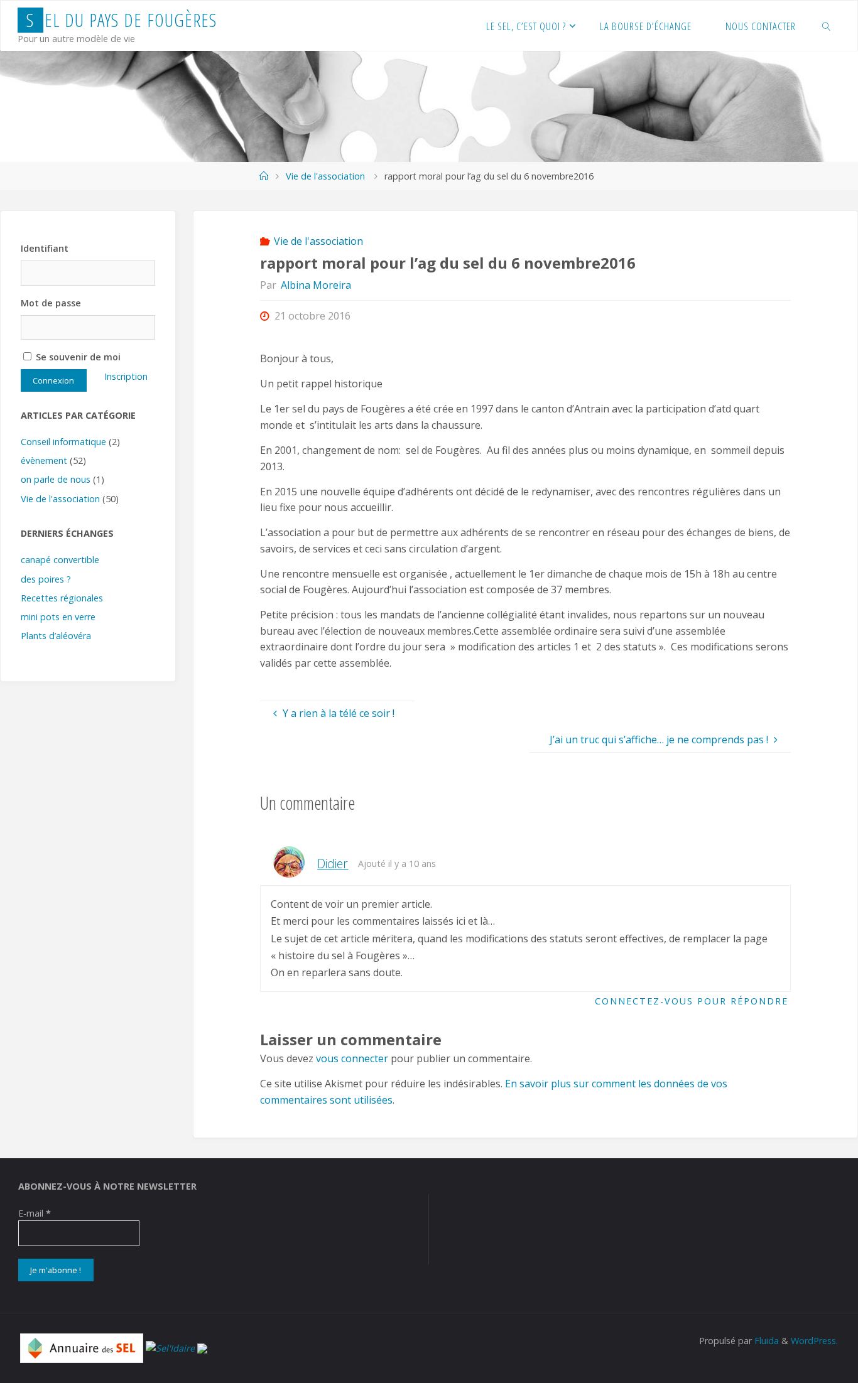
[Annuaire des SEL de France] (81, 1347)
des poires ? (46, 579)
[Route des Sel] (202, 1347)
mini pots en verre (58, 617)
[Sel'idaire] (170, 1347)
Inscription (126, 376)
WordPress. (814, 1341)
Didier (332, 863)
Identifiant (44, 248)
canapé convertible (60, 560)
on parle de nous (55, 479)
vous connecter (352, 1058)
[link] (826, 26)
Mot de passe (51, 303)
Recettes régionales (62, 598)
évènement (44, 460)
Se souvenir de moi (77, 357)
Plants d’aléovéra (56, 636)
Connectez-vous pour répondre (691, 1001)
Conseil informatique (63, 442)
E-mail (34, 1213)
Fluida (765, 1341)
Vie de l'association (325, 176)
